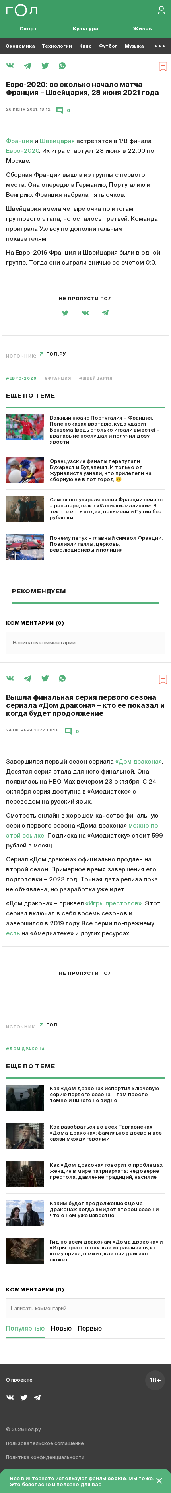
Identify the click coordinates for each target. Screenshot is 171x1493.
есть (13, 934)
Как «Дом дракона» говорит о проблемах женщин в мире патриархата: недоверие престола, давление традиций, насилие (106, 1171)
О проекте (19, 1380)
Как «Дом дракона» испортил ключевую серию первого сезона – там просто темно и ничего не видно (104, 1094)
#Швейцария (96, 378)
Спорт (28, 29)
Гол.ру (56, 354)
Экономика (20, 46)
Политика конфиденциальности (45, 1457)
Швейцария (57, 141)
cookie (116, 1478)
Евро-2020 (22, 151)
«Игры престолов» (114, 904)
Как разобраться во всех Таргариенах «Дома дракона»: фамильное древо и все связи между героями (106, 1133)
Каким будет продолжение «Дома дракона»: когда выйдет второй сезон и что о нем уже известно (104, 1209)
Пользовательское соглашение (45, 1444)
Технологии (57, 46)
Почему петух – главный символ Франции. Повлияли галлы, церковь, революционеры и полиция (106, 544)
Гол (52, 1025)
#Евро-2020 (21, 378)
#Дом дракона (25, 1049)
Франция (19, 141)
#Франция (58, 378)
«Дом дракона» (138, 762)
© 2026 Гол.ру (23, 1430)
